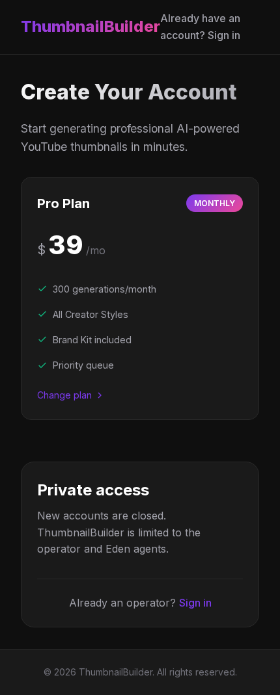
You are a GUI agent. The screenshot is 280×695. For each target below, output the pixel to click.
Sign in (195, 602)
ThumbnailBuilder (90, 26)
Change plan (64, 394)
